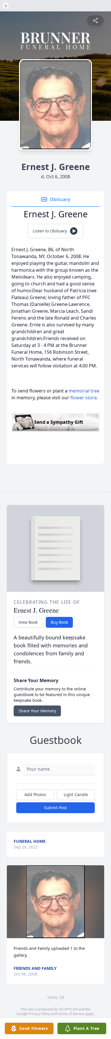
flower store (83, 397)
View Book (28, 622)
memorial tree (84, 391)
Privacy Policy (39, 1013)
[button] (55, 901)
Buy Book (59, 622)
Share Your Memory (37, 710)
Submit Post (55, 807)
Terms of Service (71, 1013)
